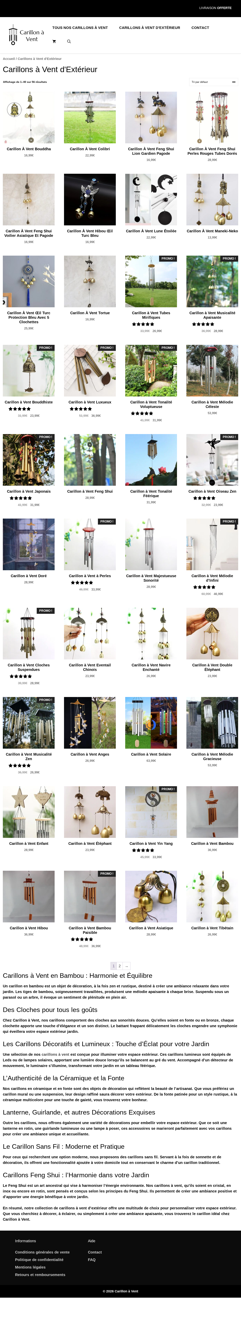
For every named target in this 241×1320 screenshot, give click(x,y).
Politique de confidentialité (39, 1260)
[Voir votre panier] (54, 42)
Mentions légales (30, 1267)
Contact (200, 28)
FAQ (92, 1260)
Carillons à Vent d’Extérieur (149, 28)
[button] (69, 42)
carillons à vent (55, 1054)
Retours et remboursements (40, 1275)
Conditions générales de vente (42, 1252)
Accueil (9, 59)
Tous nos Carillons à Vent (80, 28)
